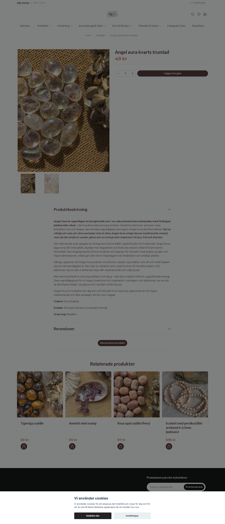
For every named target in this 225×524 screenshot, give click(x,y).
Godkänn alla (92, 515)
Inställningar (132, 515)
